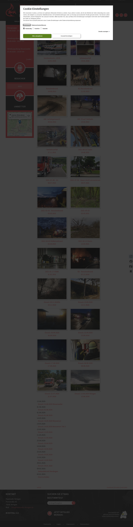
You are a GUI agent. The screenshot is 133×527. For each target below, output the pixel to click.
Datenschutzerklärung (39, 25)
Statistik (44, 28)
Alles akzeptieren (37, 36)
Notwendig (28, 28)
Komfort (37, 28)
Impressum (27, 25)
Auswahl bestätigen (66, 36)
